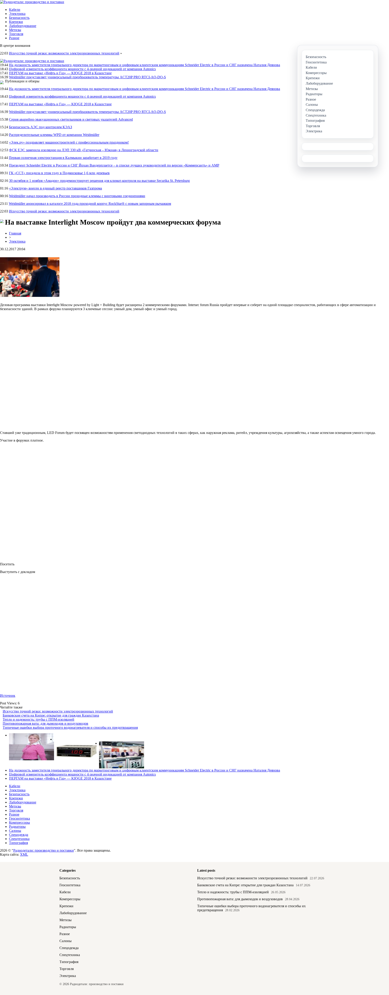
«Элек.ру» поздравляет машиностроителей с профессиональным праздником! (69, 142)
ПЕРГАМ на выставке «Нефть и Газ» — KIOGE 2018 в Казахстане (60, 73)
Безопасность (19, 18)
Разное (14, 38)
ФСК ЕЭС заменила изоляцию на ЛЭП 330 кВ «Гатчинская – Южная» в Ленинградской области (83, 150)
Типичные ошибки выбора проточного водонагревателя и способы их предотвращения (70, 727)
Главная (15, 233)
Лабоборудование (22, 26)
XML (24, 854)
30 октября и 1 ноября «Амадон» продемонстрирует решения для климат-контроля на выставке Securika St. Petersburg (99, 181)
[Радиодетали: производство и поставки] (32, 2)
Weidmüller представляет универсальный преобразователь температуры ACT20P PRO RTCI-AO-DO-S (87, 77)
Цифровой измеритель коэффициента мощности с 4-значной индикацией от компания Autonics (82, 69)
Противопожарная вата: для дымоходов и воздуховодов (45, 723)
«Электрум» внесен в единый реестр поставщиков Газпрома (55, 188)
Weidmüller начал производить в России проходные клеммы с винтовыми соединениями (77, 196)
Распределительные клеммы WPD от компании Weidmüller (54, 135)
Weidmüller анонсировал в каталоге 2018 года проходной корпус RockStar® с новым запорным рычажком (90, 203)
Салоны (15, 831)
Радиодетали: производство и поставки (43, 850)
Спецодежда (18, 835)
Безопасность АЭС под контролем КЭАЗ (40, 127)
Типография (18, 843)
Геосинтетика (19, 818)
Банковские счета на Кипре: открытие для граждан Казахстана (51, 715)
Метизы (15, 30)
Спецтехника (19, 839)
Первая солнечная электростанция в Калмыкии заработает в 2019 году (63, 158)
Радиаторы (17, 826)
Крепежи (16, 22)
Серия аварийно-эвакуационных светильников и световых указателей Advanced (71, 119)
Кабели (14, 9)
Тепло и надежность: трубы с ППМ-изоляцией (38, 719)
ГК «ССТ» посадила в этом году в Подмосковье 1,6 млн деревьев (59, 173)
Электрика (17, 14)
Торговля (16, 34)
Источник (7, 695)
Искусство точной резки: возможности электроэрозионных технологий (64, 53)
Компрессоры (19, 822)
